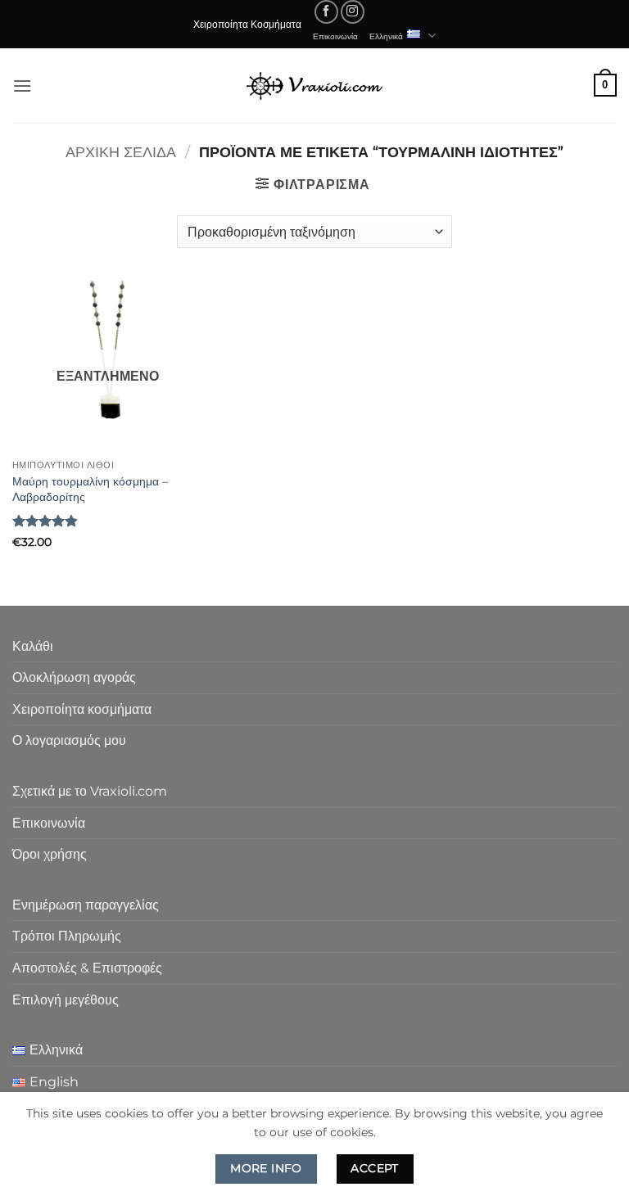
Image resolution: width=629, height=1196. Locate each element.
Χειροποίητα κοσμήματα (82, 709)
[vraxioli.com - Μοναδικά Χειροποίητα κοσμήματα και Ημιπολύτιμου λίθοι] (314, 85)
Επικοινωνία (335, 36)
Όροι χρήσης (49, 854)
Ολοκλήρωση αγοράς (74, 677)
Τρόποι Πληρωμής (66, 936)
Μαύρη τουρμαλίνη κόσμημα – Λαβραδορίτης (90, 489)
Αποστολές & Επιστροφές (87, 968)
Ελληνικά (386, 36)
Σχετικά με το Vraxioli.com (89, 791)
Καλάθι (32, 646)
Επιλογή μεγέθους (65, 1000)
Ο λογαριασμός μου (69, 740)
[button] (22, 85)
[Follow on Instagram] (352, 12)
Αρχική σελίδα (121, 151)
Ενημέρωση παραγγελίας (85, 905)
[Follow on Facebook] (326, 12)
